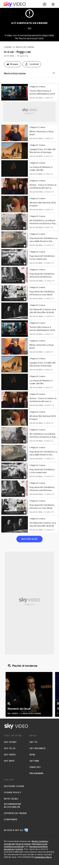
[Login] (45, 4)
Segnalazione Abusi (43, 857)
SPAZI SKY (35, 767)
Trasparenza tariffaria (38, 846)
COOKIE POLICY (12, 792)
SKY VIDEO (10, 754)
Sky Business (38, 748)
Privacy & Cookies (23, 844)
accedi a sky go (13, 830)
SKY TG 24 (9, 748)
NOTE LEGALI (11, 798)
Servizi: (33, 735)
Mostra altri (29, 539)
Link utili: (9, 779)
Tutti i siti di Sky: (13, 735)
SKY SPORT (10, 742)
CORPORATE (10, 819)
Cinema (7, 47)
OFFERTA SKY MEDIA (15, 813)
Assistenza (9, 849)
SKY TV (33, 742)
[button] (12, 64)
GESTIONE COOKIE (14, 786)
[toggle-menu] (53, 4)
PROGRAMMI (36, 773)
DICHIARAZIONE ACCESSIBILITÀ (12, 805)
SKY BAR (34, 761)
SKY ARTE (9, 761)
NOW (32, 754)
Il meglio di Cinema (24, 47)
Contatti (19, 849)
